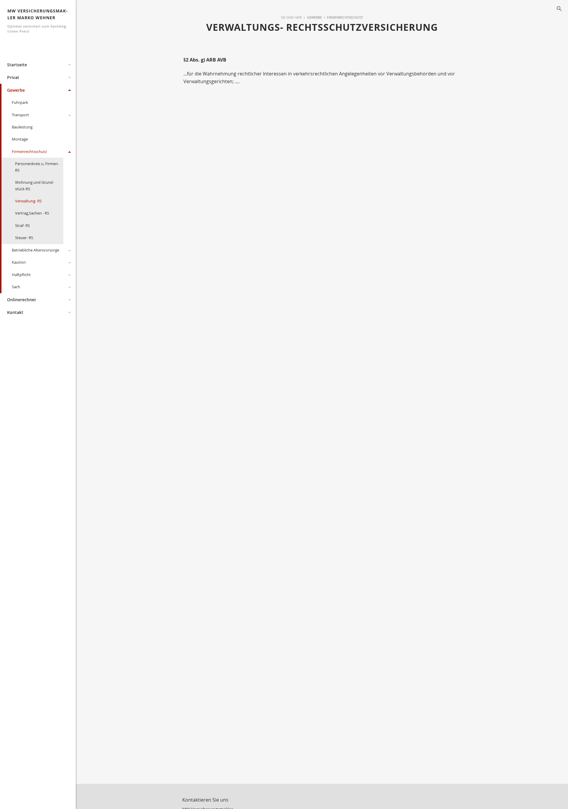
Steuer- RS (24, 237)
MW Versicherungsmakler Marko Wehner (37, 20)
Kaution (19, 262)
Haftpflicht (21, 274)
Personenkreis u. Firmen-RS (37, 167)
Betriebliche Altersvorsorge (35, 250)
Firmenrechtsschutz (29, 151)
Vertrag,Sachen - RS (32, 213)
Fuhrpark (20, 102)
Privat (13, 77)
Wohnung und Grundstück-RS (34, 185)
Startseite (17, 64)
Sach (16, 286)
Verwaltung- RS (28, 201)
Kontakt (15, 312)
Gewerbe (16, 90)
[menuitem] (312, 17)
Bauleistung (22, 127)
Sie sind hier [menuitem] (291, 17)
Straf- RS (22, 225)
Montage (20, 139)
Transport (20, 114)
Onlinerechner (21, 299)
